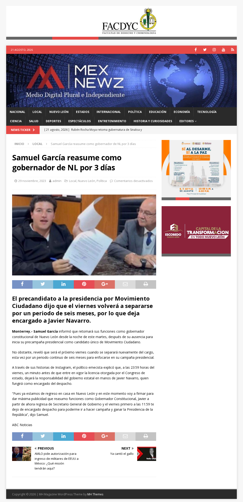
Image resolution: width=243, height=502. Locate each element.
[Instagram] (214, 50)
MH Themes (95, 494)
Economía (182, 112)
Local (37, 112)
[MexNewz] (121, 104)
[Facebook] (196, 50)
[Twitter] (205, 50)
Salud (33, 121)
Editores (186, 121)
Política (135, 112)
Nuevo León (59, 112)
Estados (82, 112)
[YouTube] (223, 50)
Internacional (109, 112)
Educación (157, 112)
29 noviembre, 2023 (32, 181)
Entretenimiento (112, 121)
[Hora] (233, 50)
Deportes (53, 121)
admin (56, 181)
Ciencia (16, 121)
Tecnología (206, 112)
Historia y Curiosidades (153, 121)
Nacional (17, 112)
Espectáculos (79, 121)
